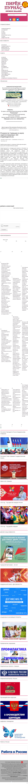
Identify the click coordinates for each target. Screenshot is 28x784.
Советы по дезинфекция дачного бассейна (16, 286)
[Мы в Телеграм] (17, 19)
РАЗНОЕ (3, 76)
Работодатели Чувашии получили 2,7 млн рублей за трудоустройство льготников (17, 281)
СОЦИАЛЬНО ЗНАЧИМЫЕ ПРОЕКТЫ (9, 78)
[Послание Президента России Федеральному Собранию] (14, 445)
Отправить (4, 229)
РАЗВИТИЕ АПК (4, 70)
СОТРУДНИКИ (4, 30)
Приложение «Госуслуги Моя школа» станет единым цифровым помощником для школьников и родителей (17, 320)
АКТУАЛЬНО (4, 45)
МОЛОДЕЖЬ (4, 66)
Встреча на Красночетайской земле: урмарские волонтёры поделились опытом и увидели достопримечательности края (6, 348)
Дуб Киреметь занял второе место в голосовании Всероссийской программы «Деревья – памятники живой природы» (6, 305)
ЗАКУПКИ (3, 33)
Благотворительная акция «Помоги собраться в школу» (17, 366)
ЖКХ (2, 69)
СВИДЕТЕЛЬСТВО (5, 37)
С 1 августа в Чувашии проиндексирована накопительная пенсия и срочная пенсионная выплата (6, 293)
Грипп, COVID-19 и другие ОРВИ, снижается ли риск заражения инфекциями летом (17, 291)
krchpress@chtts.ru (15, 130)
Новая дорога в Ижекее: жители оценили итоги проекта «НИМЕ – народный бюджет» (17, 356)
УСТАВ (2, 31)
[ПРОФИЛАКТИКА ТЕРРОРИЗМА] (14, 655)
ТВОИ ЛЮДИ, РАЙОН (5, 74)
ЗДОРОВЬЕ (3, 63)
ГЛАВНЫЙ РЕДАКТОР (6, 28)
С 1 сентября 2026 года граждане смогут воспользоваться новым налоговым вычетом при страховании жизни (6, 398)
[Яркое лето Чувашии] (14, 492)
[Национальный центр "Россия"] (10, 688)
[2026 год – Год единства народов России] (14, 515)
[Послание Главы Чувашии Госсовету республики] (13, 470)
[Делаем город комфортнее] (14, 549)
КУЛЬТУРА (3, 62)
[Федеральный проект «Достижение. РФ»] (14, 601)
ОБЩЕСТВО (4, 61)
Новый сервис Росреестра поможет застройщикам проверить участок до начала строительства (6, 271)
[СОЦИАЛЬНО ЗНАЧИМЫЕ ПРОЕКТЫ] (14, 630)
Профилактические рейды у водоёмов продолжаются (5, 276)
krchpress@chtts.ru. (24, 770)
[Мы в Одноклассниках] (14, 19)
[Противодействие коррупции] (14, 710)
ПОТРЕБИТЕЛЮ (4, 67)
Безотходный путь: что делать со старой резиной (17, 399)
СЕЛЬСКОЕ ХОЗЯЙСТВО (6, 71)
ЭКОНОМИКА (4, 58)
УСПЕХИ (3, 36)
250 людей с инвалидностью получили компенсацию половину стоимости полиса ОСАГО (6, 341)
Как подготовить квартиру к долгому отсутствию (5, 298)
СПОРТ (2, 65)
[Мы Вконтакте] (10, 19)
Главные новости (8, 139)
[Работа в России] (14, 752)
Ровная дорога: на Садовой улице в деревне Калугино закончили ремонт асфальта (5, 392)
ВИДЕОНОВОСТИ (5, 47)
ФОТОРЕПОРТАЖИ (5, 48)
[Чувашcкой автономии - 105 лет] (14, 575)
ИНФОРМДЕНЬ (4, 73)
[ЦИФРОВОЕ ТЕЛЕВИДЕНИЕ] (14, 732)
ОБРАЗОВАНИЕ (4, 60)
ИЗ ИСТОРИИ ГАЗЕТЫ (6, 35)
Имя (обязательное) (18, 208)
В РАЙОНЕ (3, 57)
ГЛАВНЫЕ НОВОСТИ (5, 46)
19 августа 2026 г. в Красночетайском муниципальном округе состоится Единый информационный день (17, 405)
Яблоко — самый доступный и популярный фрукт (5, 355)
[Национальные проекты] (14, 673)
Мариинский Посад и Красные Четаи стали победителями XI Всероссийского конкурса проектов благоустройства (17, 329)
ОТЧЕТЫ (3, 32)
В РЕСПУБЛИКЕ (4, 75)
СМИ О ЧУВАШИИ (5, 50)
